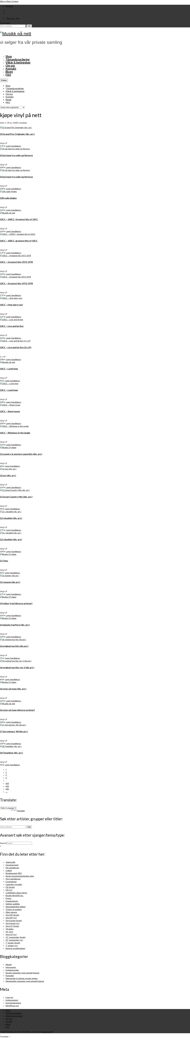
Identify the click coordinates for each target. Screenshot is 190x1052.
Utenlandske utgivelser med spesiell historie (25, 981)
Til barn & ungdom (14, 909)
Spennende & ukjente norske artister (22, 978)
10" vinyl (9, 932)
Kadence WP (47, 1032)
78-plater (9, 929)
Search (3, 843)
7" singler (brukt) (13, 943)
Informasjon (11, 967)
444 (7, 786)
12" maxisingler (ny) (14, 940)
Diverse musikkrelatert (15, 948)
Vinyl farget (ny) (12, 923)
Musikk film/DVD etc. (15, 895)
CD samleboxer (12, 868)
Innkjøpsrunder (12, 970)
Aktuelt (9, 964)
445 (7, 789)
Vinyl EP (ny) (11, 918)
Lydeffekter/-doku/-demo (16, 893)
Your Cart (12, 18)
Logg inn (9, 997)
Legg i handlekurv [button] (13, 146)
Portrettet (10, 976)
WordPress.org (12, 1006)
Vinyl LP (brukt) (12, 926)
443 (7, 783)
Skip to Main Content (9, 1)
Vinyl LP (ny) (11, 934)
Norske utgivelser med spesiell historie (22, 973)
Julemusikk (10, 862)
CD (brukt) (10, 887)
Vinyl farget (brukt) (14, 920)
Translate (21, 811)
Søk (29, 26)
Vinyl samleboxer (13, 879)
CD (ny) (9, 890)
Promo (8, 898)
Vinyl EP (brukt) (12, 915)
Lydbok (9, 870)
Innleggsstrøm (12, 1000)
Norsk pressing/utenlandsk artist (20, 876)
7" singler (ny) (12, 946)
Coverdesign (11, 882)
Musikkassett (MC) (14, 873)
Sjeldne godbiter (13, 904)
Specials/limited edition (16, 907)
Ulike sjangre (11, 912)
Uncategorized (12, 865)
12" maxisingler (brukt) (15, 937)
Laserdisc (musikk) (14, 884)
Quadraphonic (12, 901)
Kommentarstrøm (13, 1003)
